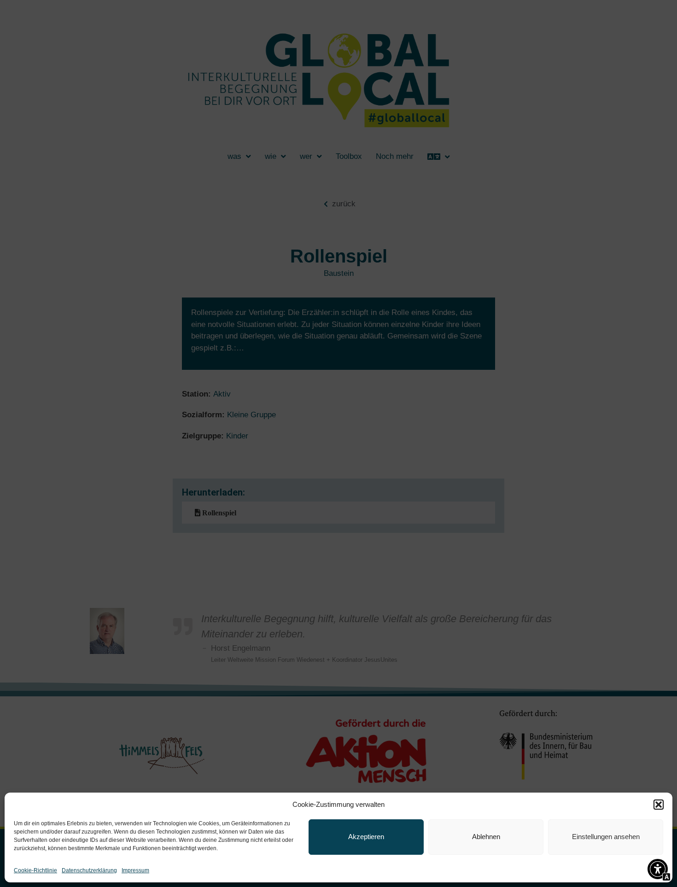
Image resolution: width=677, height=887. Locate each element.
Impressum (135, 870)
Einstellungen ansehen (606, 836)
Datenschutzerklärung (89, 870)
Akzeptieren (366, 836)
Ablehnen (486, 836)
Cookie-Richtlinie (35, 870)
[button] (658, 804)
